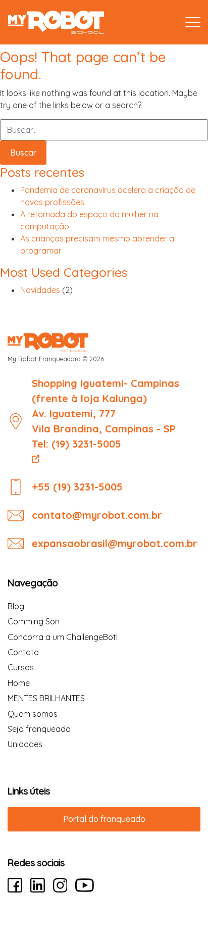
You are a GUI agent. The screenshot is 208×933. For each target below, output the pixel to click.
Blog (16, 606)
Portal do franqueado (104, 819)
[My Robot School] (56, 22)
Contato (23, 652)
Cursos (21, 667)
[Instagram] (60, 885)
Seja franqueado (39, 729)
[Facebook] (15, 885)
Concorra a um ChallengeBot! (63, 637)
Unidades (25, 744)
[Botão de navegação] (192, 22)
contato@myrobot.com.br (97, 515)
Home (19, 683)
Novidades (40, 290)
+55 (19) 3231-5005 (77, 486)
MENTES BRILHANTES (46, 698)
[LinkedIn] (37, 885)
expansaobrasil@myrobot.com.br (114, 543)
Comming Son (34, 621)
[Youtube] (84, 885)
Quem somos (33, 714)
